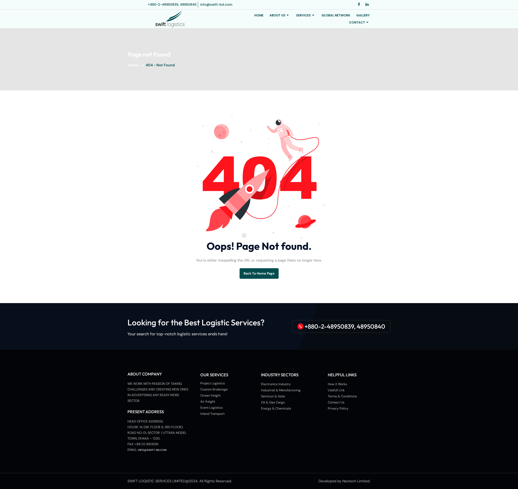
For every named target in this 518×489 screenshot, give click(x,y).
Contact (357, 22)
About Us (277, 15)
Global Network (336, 15)
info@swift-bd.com (152, 450)
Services (303, 15)
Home (258, 15)
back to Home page (259, 273)
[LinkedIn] (367, 5)
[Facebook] (359, 5)
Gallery (363, 15)
